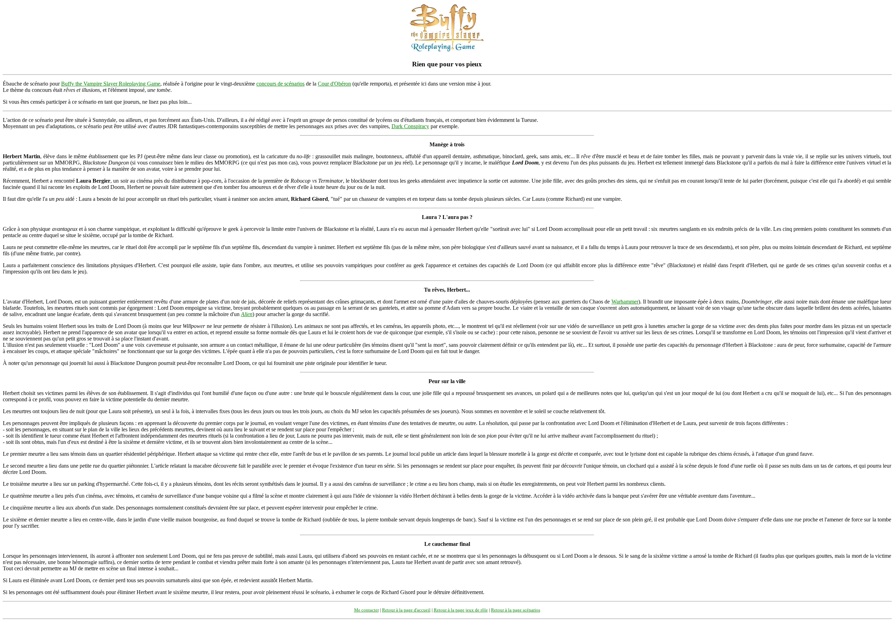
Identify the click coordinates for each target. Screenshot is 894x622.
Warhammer (624, 302)
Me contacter (366, 610)
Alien (246, 314)
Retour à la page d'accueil (406, 610)
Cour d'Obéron (334, 84)
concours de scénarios (280, 84)
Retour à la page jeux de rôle (461, 610)
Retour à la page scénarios (515, 610)
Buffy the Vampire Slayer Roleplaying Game (110, 84)
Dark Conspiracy (410, 126)
